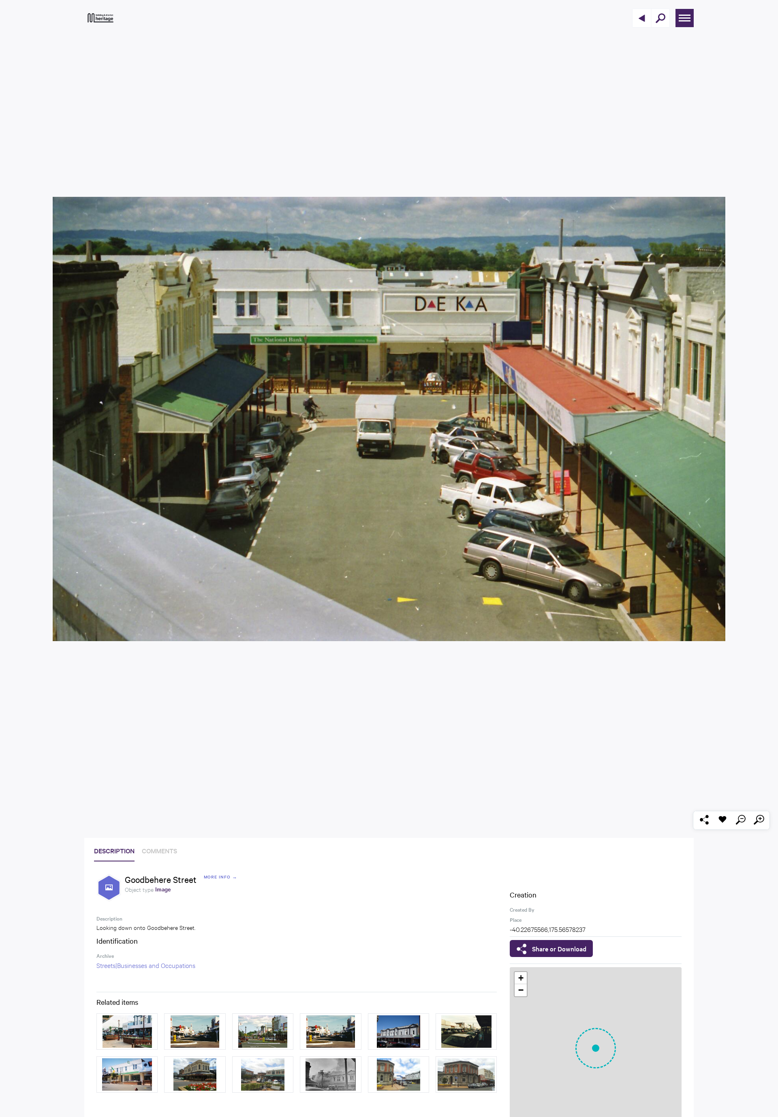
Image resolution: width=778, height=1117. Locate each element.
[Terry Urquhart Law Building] (398, 1074)
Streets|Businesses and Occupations (145, 965)
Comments (159, 850)
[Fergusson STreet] (127, 1031)
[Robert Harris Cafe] (262, 1074)
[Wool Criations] (194, 1074)
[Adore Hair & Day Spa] (398, 1031)
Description (114, 850)
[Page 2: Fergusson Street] (262, 1031)
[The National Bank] (127, 1074)
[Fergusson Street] (194, 1031)
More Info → (220, 877)
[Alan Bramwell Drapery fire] (330, 1074)
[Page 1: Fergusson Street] (330, 1031)
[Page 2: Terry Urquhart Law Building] (466, 1074)
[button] (595, 1048)
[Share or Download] (704, 820)
